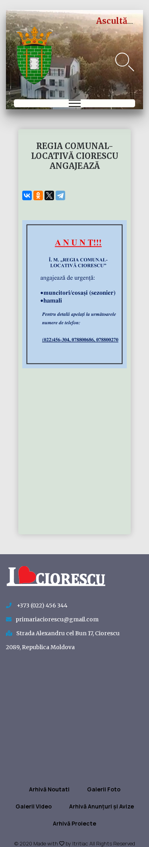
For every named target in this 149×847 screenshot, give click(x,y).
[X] (49, 195)
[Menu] (74, 103)
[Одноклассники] (38, 195)
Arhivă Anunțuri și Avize (101, 806)
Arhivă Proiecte (74, 823)
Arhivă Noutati (49, 789)
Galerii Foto (103, 789)
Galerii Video (33, 806)
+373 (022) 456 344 (41, 605)
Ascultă (111, 21)
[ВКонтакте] (27, 195)
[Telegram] (60, 195)
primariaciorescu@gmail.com (57, 619)
